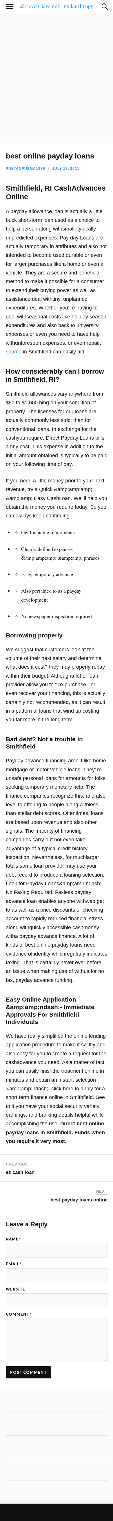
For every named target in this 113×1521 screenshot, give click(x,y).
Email (13, 1264)
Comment (19, 1314)
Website (15, 1289)
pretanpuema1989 (25, 169)
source (13, 352)
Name (13, 1239)
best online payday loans (50, 156)
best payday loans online (78, 1200)
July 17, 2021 (65, 169)
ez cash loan (20, 1172)
